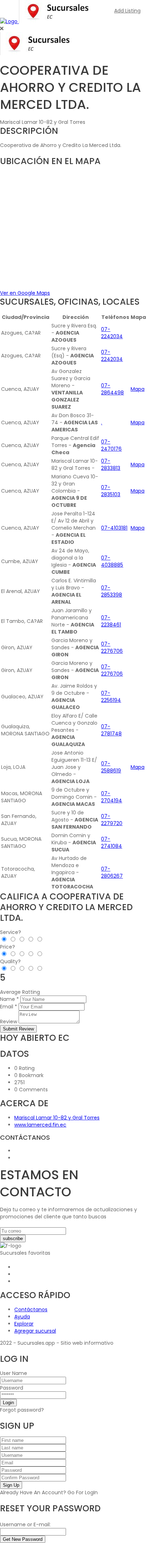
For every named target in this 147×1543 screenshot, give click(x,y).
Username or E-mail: (25, 1524)
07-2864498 (112, 389)
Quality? (10, 961)
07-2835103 (110, 491)
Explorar (24, 1323)
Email (6, 1006)
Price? (7, 946)
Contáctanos (30, 1309)
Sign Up (11, 1485)
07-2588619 (111, 767)
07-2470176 (111, 445)
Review (8, 1021)
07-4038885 (112, 561)
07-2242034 (112, 333)
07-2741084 (111, 842)
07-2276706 (112, 647)
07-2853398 (111, 591)
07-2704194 (111, 797)
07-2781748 (111, 730)
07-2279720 (111, 820)
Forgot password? (22, 1409)
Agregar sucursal (35, 1330)
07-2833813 (110, 464)
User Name (13, 1373)
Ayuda (22, 1316)
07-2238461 (111, 621)
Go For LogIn (82, 1492)
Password (11, 1387)
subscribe (13, 1238)
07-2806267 (112, 872)
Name (7, 999)
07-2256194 (111, 696)
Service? (10, 932)
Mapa (138, 389)
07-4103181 (114, 527)
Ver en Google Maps (25, 292)
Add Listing (127, 10)
